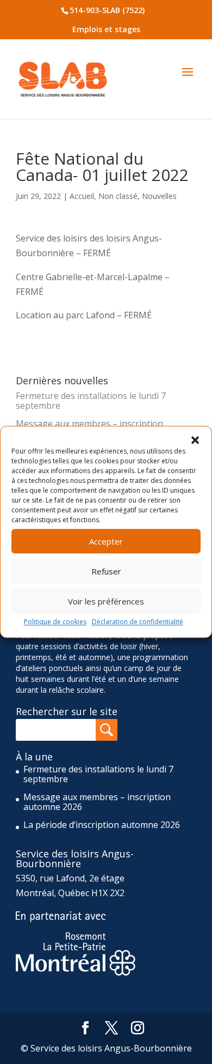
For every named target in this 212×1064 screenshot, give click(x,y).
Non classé (118, 196)
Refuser (106, 571)
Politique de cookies (55, 621)
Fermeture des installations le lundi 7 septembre (91, 401)
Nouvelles (159, 196)
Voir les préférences (106, 601)
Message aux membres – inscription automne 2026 (97, 802)
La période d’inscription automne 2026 (101, 825)
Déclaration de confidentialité (137, 621)
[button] (195, 439)
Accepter (106, 541)
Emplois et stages (106, 29)
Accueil (82, 196)
